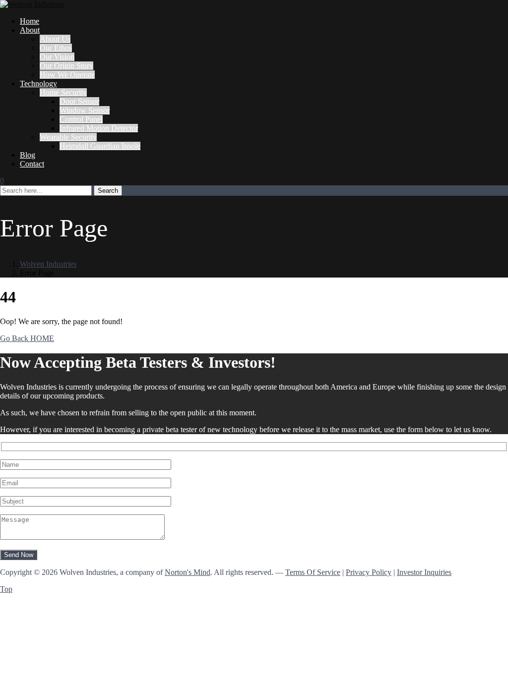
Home (29, 21)
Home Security (63, 92)
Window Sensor (85, 110)
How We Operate (67, 74)
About (30, 30)
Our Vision (57, 57)
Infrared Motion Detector (99, 128)
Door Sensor (79, 101)
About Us (55, 39)
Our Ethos (56, 48)
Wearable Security (68, 137)
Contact (32, 164)
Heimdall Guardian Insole (100, 146)
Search (108, 190)
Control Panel (81, 119)
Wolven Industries (48, 264)
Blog (27, 155)
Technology (38, 83)
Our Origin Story (66, 65)
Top (6, 589)
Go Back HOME (27, 338)
